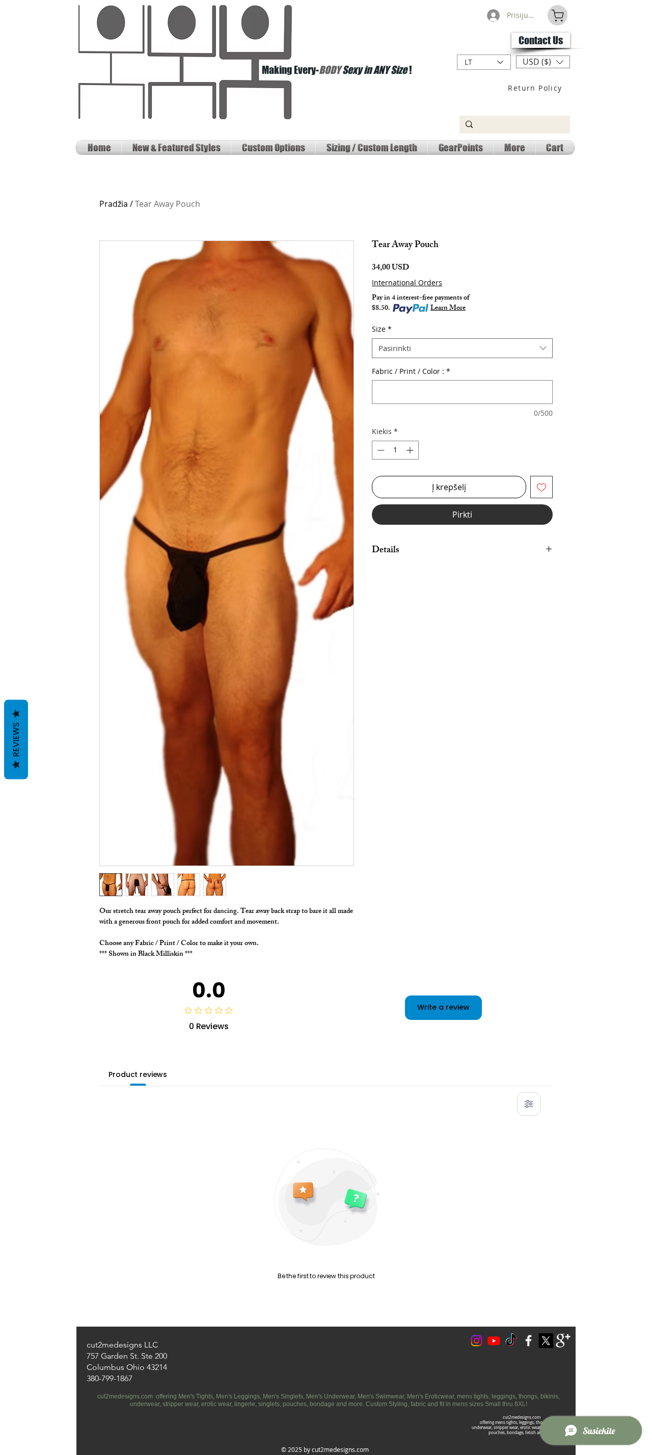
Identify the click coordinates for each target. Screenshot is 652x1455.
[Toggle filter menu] (528, 1104)
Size (382, 329)
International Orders (407, 282)
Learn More (448, 309)
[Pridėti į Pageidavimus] (541, 487)
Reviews (16, 739)
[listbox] (543, 62)
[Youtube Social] (493, 1340)
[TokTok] (511, 1340)
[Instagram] (476, 1340)
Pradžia (113, 203)
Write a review (443, 1007)
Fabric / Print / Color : (411, 371)
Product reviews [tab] (137, 1074)
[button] (543, 62)
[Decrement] (379, 450)
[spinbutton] (395, 450)
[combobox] (462, 348)
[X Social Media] (545, 1340)
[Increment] (410, 450)
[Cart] (557, 15)
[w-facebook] (528, 1340)
